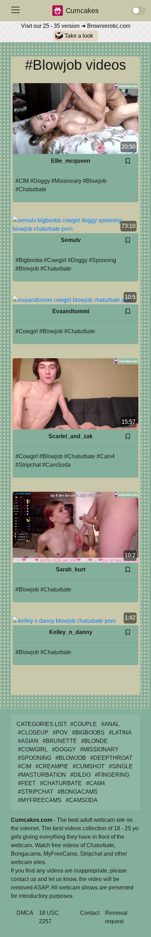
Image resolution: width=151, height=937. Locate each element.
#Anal (110, 724)
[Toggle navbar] (15, 10)
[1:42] (64, 620)
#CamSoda (56, 465)
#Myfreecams (39, 800)
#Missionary (66, 181)
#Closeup (33, 733)
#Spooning (102, 260)
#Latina (120, 733)
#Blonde (94, 741)
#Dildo (80, 775)
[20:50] (75, 118)
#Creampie (51, 766)
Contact (89, 913)
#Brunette (59, 741)
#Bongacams (78, 792)
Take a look (78, 36)
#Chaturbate (30, 189)
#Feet (27, 783)
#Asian (28, 741)
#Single (121, 766)
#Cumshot (89, 766)
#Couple (83, 724)
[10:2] (75, 526)
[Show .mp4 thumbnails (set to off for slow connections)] (138, 10)
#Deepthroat (111, 758)
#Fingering (112, 775)
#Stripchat (28, 465)
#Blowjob (94, 181)
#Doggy (40, 181)
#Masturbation (42, 775)
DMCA (25, 913)
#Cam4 (106, 456)
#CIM (22, 181)
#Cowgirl (55, 260)
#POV (60, 733)
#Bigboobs (28, 260)
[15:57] (75, 393)
